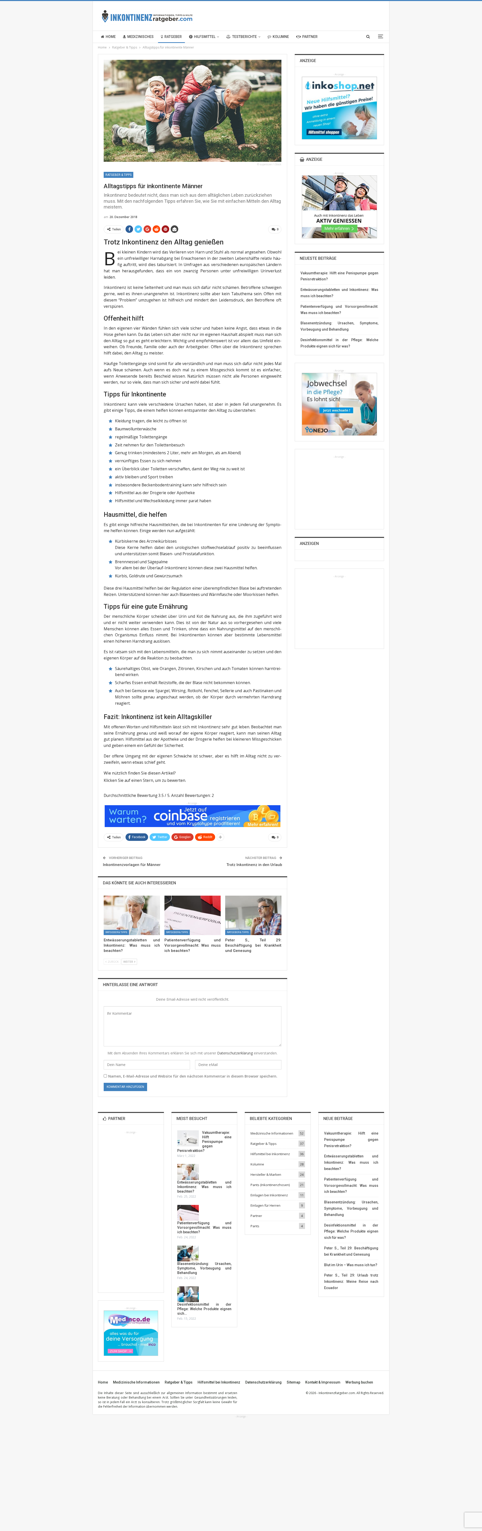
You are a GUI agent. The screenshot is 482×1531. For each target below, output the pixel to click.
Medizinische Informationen (272, 1133)
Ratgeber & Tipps (118, 175)
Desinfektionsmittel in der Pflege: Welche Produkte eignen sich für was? (351, 1231)
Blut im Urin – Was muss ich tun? (350, 1265)
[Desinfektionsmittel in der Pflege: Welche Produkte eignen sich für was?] (188, 1294)
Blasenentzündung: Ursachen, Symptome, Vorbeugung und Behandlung (204, 1268)
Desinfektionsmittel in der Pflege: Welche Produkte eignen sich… (204, 1308)
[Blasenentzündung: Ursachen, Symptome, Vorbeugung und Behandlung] (188, 1254)
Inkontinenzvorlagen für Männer (132, 864)
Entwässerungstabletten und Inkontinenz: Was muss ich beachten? (204, 1186)
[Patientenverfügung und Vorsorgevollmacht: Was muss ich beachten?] (192, 915)
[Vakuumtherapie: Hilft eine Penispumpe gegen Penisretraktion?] (188, 1138)
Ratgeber (173, 37)
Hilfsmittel (204, 37)
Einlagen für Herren (265, 1205)
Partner (310, 37)
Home (111, 37)
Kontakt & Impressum (322, 1382)
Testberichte (244, 37)
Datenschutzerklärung (235, 1053)
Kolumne (281, 37)
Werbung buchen (359, 1382)
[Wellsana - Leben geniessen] (339, 206)
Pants (255, 1226)
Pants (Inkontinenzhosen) (270, 1185)
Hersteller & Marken (266, 1174)
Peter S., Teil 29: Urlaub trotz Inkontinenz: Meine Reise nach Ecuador (351, 1281)
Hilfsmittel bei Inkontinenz (270, 1154)
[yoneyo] (339, 403)
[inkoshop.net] (339, 107)
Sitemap (293, 1382)
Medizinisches (140, 37)
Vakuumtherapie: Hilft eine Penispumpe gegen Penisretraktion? (204, 1142)
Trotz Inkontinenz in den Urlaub (254, 864)
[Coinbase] (192, 816)
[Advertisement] (339, 490)
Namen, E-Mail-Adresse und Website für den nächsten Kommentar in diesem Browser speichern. (192, 1076)
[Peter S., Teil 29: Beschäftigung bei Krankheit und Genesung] (253, 915)
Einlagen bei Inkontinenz (269, 1195)
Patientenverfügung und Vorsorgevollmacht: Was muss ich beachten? (204, 1227)
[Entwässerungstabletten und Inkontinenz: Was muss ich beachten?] (132, 915)
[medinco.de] (131, 1332)
